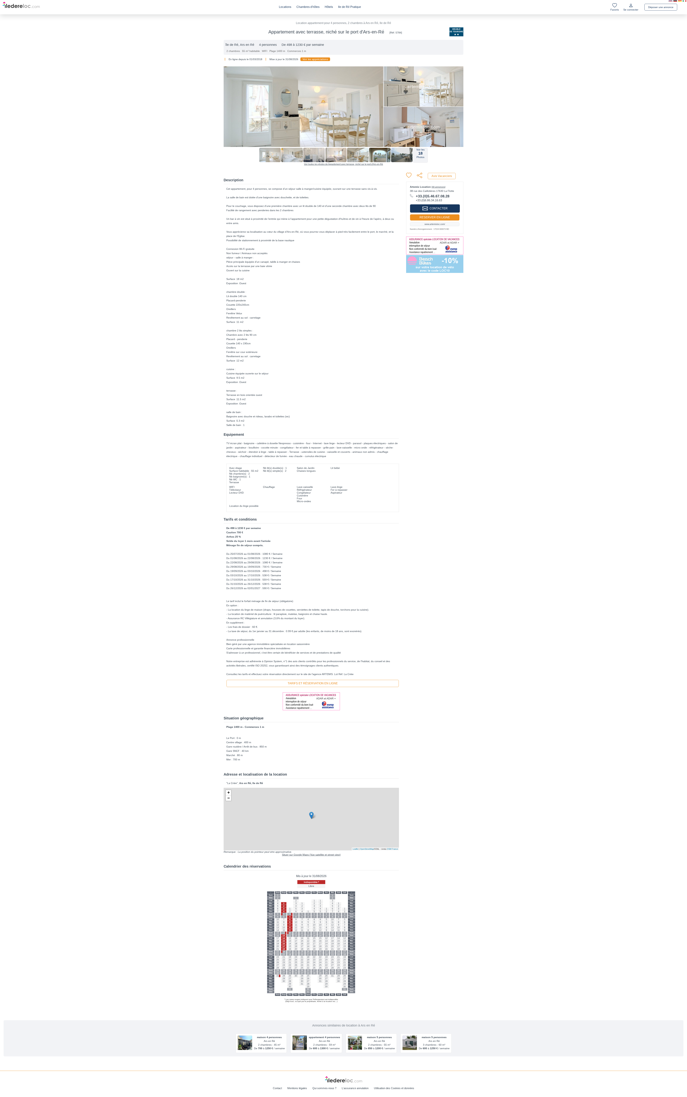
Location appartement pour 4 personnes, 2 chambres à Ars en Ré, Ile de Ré (343, 23)
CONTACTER (439, 208)
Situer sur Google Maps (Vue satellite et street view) (311, 854)
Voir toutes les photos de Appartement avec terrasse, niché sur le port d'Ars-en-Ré (343, 164)
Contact (277, 1088)
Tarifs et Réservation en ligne (313, 683)
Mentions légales (297, 1088)
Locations (285, 6)
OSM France (392, 849)
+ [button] (228, 792)
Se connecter (630, 9)
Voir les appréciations (315, 59)
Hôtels (329, 6)
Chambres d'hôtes (308, 6)
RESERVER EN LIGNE (435, 217)
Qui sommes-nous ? (324, 1088)
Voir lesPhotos (420, 153)
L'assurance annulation (355, 1088)
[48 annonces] (438, 187)
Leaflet (355, 849)
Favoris (614, 9)
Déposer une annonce (660, 7)
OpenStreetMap (367, 849)
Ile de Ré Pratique (349, 6)
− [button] (228, 798)
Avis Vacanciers (442, 176)
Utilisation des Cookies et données (394, 1088)
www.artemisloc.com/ (435, 224)
